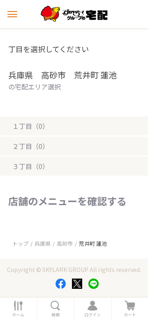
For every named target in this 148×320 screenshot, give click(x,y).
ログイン (92, 315)
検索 (55, 315)
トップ (20, 243)
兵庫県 (43, 243)
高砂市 (65, 243)
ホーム (18, 315)
